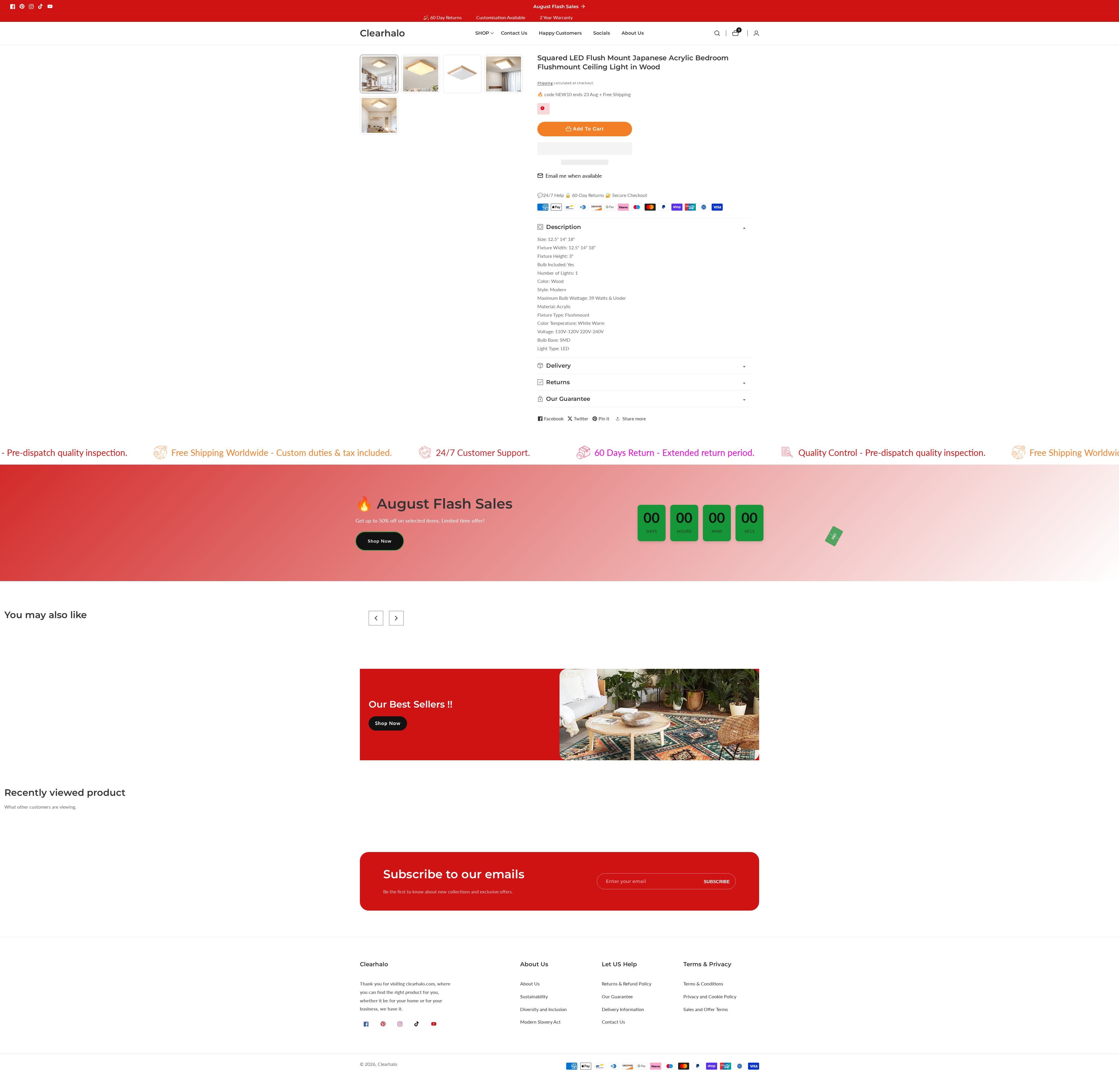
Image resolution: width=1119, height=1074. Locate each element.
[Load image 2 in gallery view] (420, 74)
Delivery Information (623, 1009)
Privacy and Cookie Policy (709, 996)
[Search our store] (720, 33)
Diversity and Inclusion (543, 1009)
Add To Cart (588, 128)
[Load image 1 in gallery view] (379, 74)
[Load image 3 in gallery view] (462, 74)
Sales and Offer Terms (705, 1009)
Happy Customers (560, 33)
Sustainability (534, 996)
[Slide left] (362, 61)
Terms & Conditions (703, 983)
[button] (584, 148)
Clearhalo (387, 1064)
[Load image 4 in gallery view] (503, 74)
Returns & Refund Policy (626, 983)
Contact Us (514, 33)
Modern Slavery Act (540, 1021)
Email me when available (574, 175)
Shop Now (380, 541)
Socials (601, 33)
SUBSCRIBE (717, 881)
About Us (633, 33)
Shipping (545, 83)
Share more (634, 418)
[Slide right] (520, 141)
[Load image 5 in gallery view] (379, 115)
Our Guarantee (617, 996)
